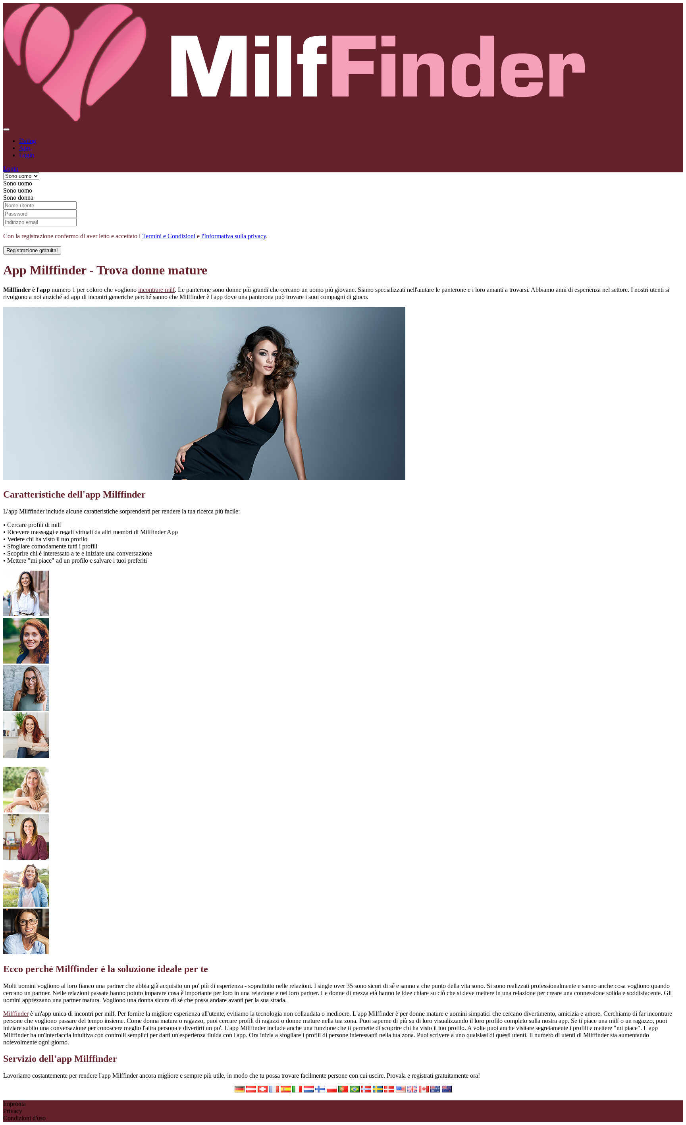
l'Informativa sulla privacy (233, 236)
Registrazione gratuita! (32, 250)
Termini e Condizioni (168, 236)
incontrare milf (156, 289)
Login (26, 155)
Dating (27, 140)
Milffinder (16, 1013)
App (24, 148)
